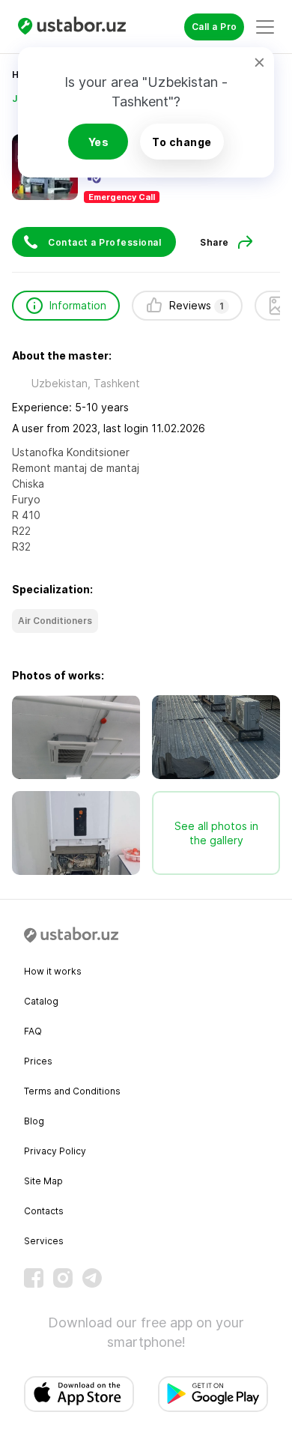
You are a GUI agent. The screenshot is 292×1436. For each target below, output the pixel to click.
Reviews (196, 305)
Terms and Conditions (72, 1091)
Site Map (43, 1181)
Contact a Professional (104, 242)
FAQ (33, 1031)
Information (77, 305)
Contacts (44, 1211)
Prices (38, 1061)
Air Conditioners (55, 620)
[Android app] (213, 1394)
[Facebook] (33, 1278)
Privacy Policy (55, 1151)
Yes (98, 142)
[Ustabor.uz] (78, 26)
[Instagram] (63, 1278)
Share (214, 242)
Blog (34, 1121)
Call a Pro (214, 26)
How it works (53, 971)
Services (44, 1240)
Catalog (41, 1001)
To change (182, 142)
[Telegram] (92, 1278)
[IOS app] (79, 1394)
